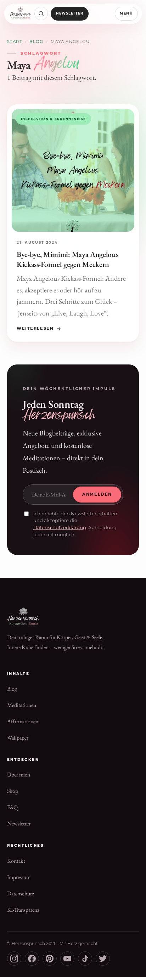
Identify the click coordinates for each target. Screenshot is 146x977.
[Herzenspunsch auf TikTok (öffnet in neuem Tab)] (85, 958)
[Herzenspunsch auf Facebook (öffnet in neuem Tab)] (32, 958)
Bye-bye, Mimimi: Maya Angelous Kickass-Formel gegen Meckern (67, 259)
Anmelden (97, 494)
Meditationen (21, 705)
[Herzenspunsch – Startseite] (21, 13)
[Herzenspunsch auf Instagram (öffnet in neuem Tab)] (14, 958)
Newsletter (70, 13)
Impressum (18, 877)
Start (14, 41)
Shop (12, 791)
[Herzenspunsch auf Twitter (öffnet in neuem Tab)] (103, 958)
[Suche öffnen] (41, 13)
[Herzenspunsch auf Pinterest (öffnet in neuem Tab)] (50, 958)
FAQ (12, 807)
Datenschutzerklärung (59, 527)
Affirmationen (22, 721)
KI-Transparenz (23, 909)
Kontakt (16, 861)
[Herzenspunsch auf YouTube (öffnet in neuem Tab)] (67, 958)
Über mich (18, 774)
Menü (126, 13)
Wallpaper (17, 737)
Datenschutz (20, 893)
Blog (36, 41)
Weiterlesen (35, 328)
